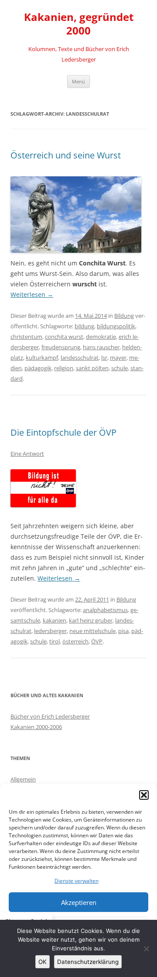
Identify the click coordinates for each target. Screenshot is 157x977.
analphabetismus (105, 610)
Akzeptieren (78, 902)
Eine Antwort (27, 454)
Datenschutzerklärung (88, 961)
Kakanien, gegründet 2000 (78, 24)
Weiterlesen (31, 294)
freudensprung (60, 347)
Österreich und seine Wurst (65, 155)
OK (42, 961)
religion (63, 368)
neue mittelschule (92, 631)
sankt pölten (92, 368)
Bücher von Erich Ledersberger (50, 716)
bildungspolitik (116, 326)
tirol (54, 641)
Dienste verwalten (77, 880)
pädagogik (37, 368)
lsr (104, 357)
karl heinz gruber (91, 620)
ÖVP (96, 641)
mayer (118, 357)
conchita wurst (64, 337)
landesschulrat (80, 357)
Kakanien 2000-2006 (36, 727)
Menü (78, 81)
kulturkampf (42, 357)
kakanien (54, 620)
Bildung (124, 316)
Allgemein (23, 779)
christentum (26, 337)
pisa (123, 631)
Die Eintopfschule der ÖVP (63, 432)
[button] (144, 795)
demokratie (101, 337)
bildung (84, 326)
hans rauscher (101, 347)
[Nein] (146, 948)
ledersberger (50, 631)
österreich (75, 641)
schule (119, 368)
